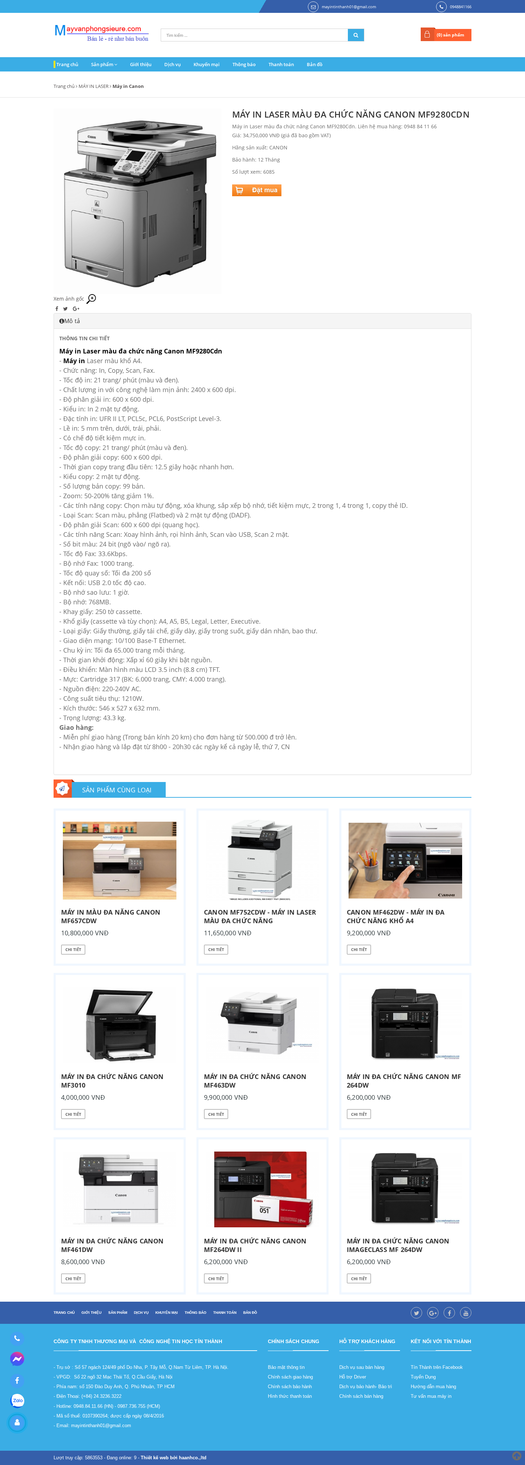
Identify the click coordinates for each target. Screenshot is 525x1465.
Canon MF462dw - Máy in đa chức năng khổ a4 (396, 916)
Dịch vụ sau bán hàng (361, 1367)
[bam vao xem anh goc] (137, 200)
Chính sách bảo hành (290, 1386)
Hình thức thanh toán (290, 1396)
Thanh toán (281, 64)
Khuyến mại (207, 64)
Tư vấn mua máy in (431, 1396)
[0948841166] (17, 1339)
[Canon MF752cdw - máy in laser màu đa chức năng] (262, 860)
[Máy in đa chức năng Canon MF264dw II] (262, 1189)
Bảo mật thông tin (286, 1367)
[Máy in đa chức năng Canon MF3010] (119, 1025)
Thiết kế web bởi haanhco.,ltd (173, 1457)
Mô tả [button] (72, 321)
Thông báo (244, 64)
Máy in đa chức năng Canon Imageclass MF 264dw (398, 1245)
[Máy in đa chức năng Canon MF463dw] (262, 1025)
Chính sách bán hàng (361, 1396)
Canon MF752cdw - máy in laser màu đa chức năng (260, 916)
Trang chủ (67, 64)
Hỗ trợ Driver (352, 1377)
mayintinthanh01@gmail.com (349, 6)
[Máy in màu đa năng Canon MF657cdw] (119, 860)
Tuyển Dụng (423, 1377)
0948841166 (460, 6)
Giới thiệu (140, 64)
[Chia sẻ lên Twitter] (66, 308)
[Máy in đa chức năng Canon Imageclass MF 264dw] (405, 1189)
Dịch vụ (172, 64)
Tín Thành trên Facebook (437, 1367)
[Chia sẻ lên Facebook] (57, 308)
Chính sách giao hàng (290, 1377)
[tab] (262, 320)
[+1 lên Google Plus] (76, 308)
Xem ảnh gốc (70, 298)
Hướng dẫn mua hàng (433, 1386)
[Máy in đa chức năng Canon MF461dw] (119, 1189)
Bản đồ (314, 64)
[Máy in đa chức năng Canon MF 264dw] (405, 1025)
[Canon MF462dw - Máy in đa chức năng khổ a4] (405, 860)
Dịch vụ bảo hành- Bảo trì (365, 1386)
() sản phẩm (450, 35)
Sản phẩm (102, 64)
